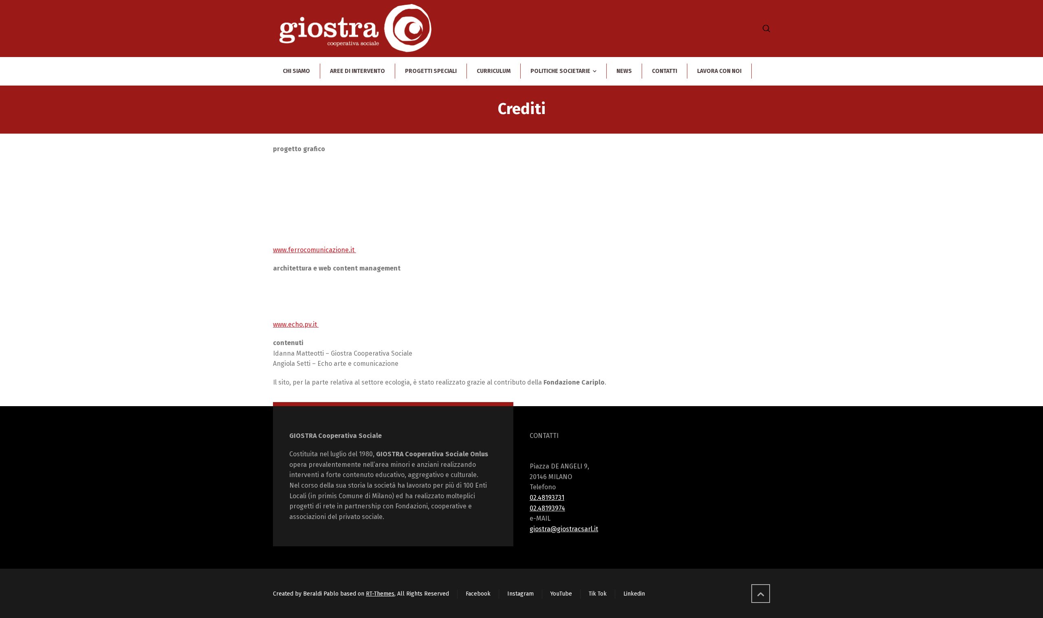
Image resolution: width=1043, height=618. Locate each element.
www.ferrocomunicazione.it (314, 250)
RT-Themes (380, 593)
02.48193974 (547, 508)
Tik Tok (598, 593)
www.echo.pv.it (296, 324)
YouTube (561, 593)
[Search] (764, 28)
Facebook (478, 593)
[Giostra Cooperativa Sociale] (355, 28)
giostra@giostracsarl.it (564, 529)
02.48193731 (547, 497)
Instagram (520, 593)
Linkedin (634, 593)
